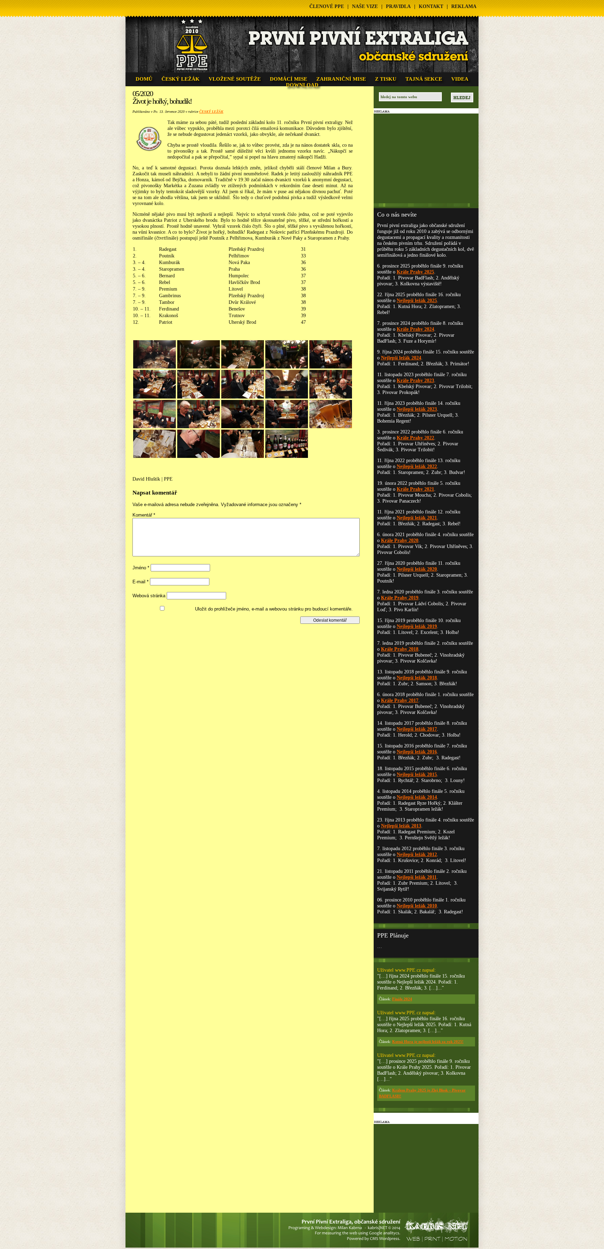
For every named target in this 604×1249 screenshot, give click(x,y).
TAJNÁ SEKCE (423, 79)
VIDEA (459, 79)
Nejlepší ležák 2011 (417, 877)
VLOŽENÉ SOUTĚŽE (235, 79)
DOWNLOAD (302, 85)
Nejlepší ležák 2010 (417, 905)
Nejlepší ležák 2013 (401, 825)
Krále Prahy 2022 (415, 437)
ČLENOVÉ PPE (326, 6)
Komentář (143, 515)
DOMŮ (144, 79)
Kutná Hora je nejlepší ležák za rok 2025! (427, 1041)
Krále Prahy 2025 (415, 272)
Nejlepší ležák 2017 (417, 729)
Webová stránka (148, 595)
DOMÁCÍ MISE (288, 79)
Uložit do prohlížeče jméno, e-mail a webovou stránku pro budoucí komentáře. (274, 609)
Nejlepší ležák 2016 (417, 751)
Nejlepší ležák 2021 (417, 517)
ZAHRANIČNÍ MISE (341, 79)
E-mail (140, 581)
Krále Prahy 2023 (415, 380)
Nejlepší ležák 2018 (417, 677)
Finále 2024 (402, 999)
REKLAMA (463, 6)
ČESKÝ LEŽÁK (180, 79)
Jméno (140, 567)
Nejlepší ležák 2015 (417, 774)
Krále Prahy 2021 (415, 489)
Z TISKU (385, 79)
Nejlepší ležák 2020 (417, 569)
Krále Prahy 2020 (399, 540)
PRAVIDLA (398, 6)
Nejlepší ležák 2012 (417, 854)
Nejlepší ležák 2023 (417, 409)
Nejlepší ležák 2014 (417, 797)
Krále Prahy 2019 (399, 597)
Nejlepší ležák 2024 (401, 357)
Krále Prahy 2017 (399, 700)
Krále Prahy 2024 (415, 329)
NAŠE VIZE (365, 6)
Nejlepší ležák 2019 (417, 626)
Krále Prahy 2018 (399, 649)
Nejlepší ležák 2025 (417, 300)
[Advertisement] (248, 639)
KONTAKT (431, 6)
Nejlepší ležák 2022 (417, 466)
